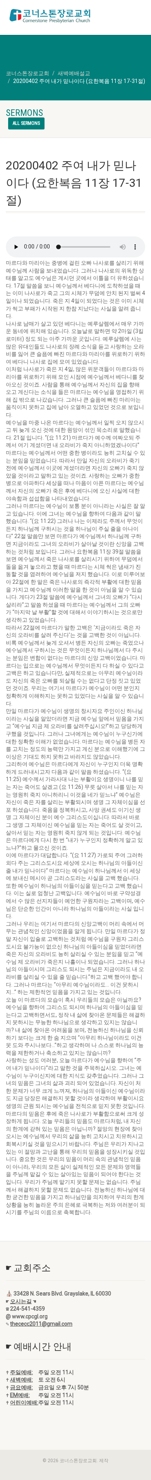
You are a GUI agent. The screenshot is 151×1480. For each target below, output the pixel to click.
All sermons (26, 123)
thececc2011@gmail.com (41, 1324)
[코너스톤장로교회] (50, 16)
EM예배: (20, 1395)
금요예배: (21, 1387)
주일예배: (21, 1372)
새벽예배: (21, 1380)
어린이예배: (24, 1402)
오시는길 (21, 1301)
